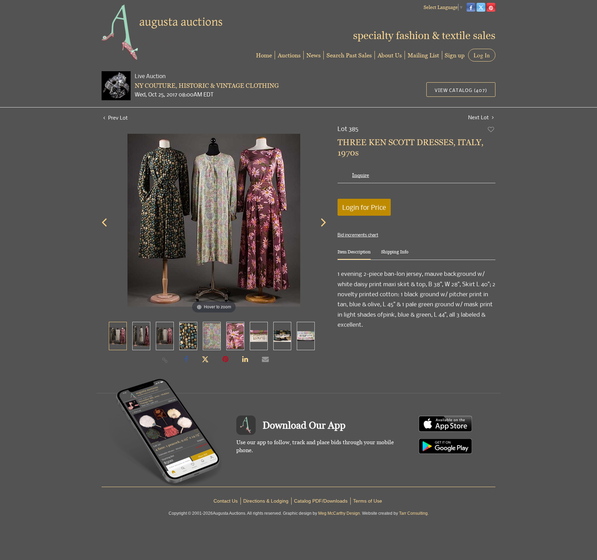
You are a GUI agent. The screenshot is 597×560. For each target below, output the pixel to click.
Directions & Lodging (265, 501)
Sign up (455, 55)
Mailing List (423, 55)
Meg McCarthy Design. (339, 513)
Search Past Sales (349, 55)
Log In (482, 55)
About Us (390, 55)
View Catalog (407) (461, 90)
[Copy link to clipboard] (165, 360)
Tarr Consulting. (414, 513)
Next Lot (479, 117)
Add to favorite (491, 129)
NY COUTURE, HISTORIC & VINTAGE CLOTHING (207, 85)
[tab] (354, 254)
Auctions (289, 55)
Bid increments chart (358, 235)
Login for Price (364, 207)
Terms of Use (367, 501)
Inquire (360, 175)
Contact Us (226, 501)
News (313, 55)
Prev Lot (117, 117)
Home (264, 55)
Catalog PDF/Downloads (321, 501)
